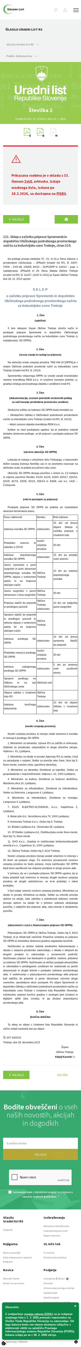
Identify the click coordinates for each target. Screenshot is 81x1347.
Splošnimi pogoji (46, 1192)
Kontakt (48, 1283)
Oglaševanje (50, 1292)
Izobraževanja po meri (56, 1230)
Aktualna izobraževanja (56, 1226)
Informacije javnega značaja (59, 1288)
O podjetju (50, 1278)
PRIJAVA (41, 1154)
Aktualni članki (11, 1278)
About (61, 1278)
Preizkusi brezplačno (55, 1257)
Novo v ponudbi (11, 1252)
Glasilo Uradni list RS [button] (20, 44)
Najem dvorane (52, 1235)
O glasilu (8, 1229)
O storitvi (49, 1252)
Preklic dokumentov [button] (19, 56)
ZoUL (28, 181)
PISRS (61, 193)
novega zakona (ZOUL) (38, 1314)
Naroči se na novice (13, 1283)
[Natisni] (66, 219)
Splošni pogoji (51, 1297)
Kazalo (18, 219)
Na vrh (62, 1075)
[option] (40, 110)
